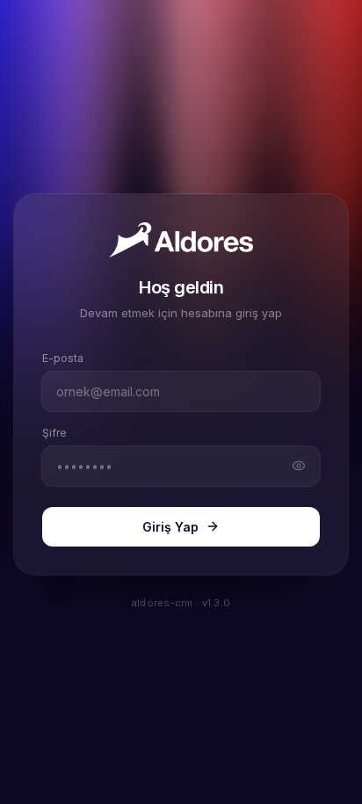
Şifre (54, 432)
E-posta (62, 358)
